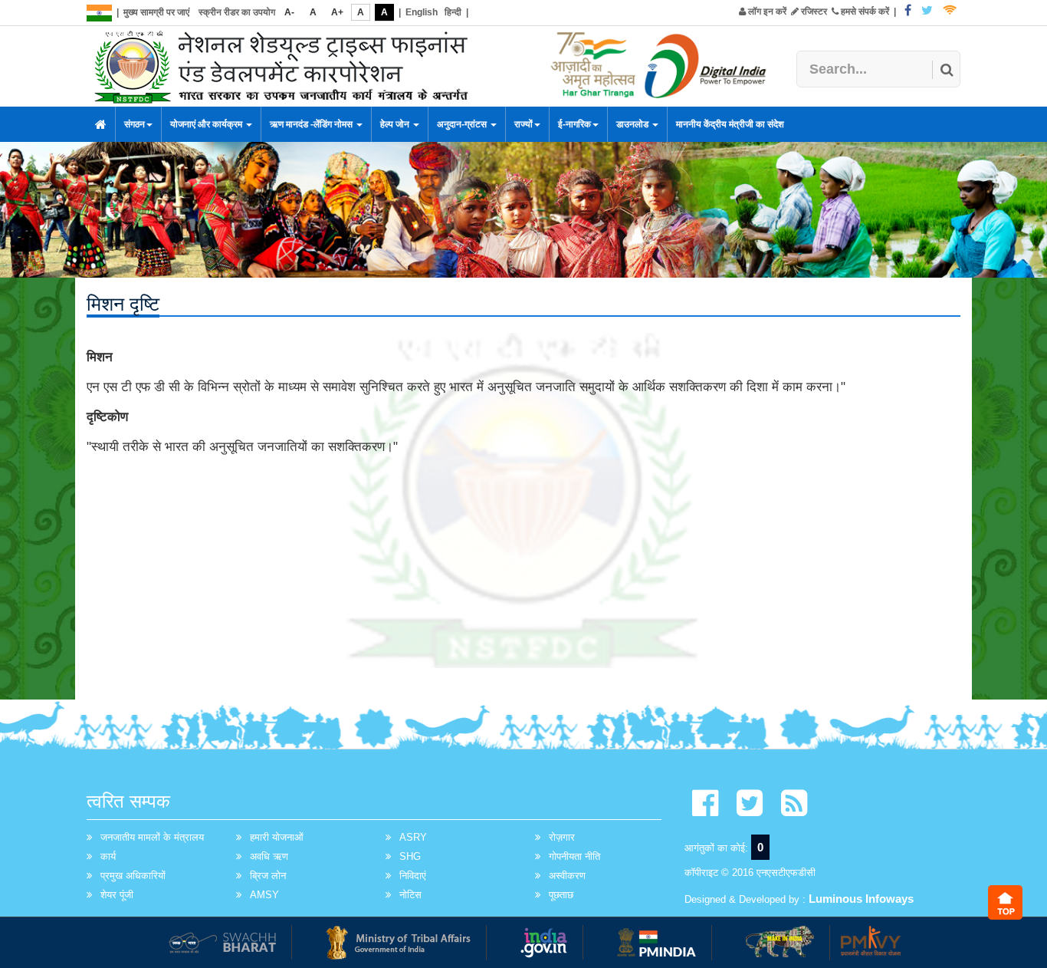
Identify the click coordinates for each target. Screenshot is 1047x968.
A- (289, 12)
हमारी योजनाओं (277, 837)
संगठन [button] (134, 124)
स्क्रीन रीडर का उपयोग (237, 12)
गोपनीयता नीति (574, 856)
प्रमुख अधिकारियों (133, 875)
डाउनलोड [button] (633, 124)
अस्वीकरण (567, 875)
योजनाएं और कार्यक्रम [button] (207, 124)
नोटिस (410, 895)
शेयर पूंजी (116, 895)
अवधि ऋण (269, 856)
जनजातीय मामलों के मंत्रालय (152, 837)
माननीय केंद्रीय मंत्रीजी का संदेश (730, 124)
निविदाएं (412, 875)
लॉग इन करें (766, 11)
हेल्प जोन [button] (396, 124)
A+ (337, 12)
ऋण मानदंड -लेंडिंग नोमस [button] (312, 124)
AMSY (264, 895)
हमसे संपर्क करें (864, 11)
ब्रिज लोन (268, 875)
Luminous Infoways (861, 898)
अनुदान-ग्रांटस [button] (463, 124)
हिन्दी (453, 12)
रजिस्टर (813, 11)
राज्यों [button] (523, 124)
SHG (410, 856)
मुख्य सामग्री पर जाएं (156, 12)
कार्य (108, 856)
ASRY (413, 837)
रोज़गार (562, 837)
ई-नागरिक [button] (574, 124)
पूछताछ (561, 895)
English (421, 12)
